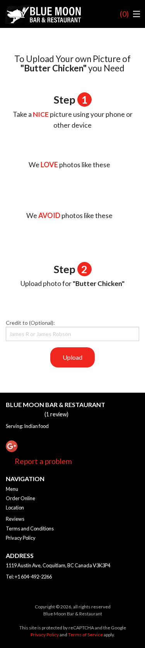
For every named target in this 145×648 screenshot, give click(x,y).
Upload (72, 357)
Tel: (29, 576)
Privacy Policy (21, 538)
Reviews (15, 519)
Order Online (20, 498)
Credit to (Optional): (30, 322)
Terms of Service (85, 635)
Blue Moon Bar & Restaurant (55, 404)
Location (15, 507)
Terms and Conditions (30, 528)
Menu (12, 489)
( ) (124, 13)
